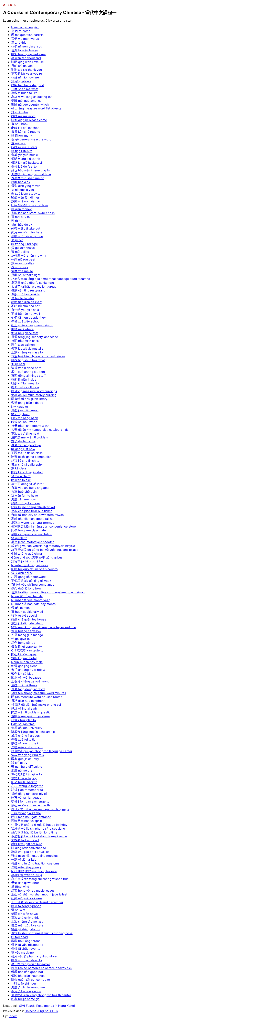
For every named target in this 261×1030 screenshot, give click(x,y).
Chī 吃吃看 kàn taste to (27, 650)
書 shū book (19, 124)
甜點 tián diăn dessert (26, 302)
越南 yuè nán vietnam (26, 201)
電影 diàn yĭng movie (25, 186)
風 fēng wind (20, 887)
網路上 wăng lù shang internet (32, 522)
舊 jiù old (17, 240)
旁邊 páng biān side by (27, 403)
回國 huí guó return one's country (34, 569)
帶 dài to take (20, 608)
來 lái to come (20, 31)
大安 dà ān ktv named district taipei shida (40, 430)
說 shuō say (19, 267)
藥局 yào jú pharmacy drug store (34, 956)
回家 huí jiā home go (25, 999)
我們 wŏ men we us (25, 39)
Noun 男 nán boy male (27, 662)
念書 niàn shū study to (27, 747)
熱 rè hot (17, 221)
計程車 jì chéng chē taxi (27, 561)
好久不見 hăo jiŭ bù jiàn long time (34, 832)
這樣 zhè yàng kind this (27, 755)
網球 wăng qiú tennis (26, 159)
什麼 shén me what (24, 89)
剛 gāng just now (23, 449)
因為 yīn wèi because (26, 677)
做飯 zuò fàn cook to (25, 294)
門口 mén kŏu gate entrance (31, 817)
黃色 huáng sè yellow (26, 631)
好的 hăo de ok (21, 224)
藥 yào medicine (22, 952)
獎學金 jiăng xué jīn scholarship (33, 732)
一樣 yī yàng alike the (26, 813)
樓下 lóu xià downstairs (27, 348)
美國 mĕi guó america (26, 101)
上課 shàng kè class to (27, 352)
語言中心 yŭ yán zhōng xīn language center (41, 751)
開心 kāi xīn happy (23, 654)
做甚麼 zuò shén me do (27, 178)
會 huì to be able (22, 298)
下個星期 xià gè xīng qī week (31, 581)
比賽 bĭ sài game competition (31, 457)
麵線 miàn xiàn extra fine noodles (34, 856)
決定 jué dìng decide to (27, 623)
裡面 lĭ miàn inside (23, 379)
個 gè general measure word (31, 139)
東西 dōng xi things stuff (28, 376)
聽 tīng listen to (21, 151)
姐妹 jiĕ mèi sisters (24, 147)
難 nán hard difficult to (26, 766)
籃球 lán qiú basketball (26, 162)
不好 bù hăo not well (25, 314)
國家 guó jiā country (25, 759)
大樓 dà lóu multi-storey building (33, 395)
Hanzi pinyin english (25, 27)
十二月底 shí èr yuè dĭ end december (37, 902)
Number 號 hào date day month (33, 604)
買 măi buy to (20, 217)
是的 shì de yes (22, 66)
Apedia (9, 5)
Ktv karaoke (19, 406)
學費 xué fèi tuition (24, 739)
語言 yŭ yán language (26, 797)
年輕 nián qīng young (26, 867)
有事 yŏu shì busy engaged (30, 488)
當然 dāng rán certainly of (29, 794)
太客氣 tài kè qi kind (25, 840)
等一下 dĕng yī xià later (27, 484)
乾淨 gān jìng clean (24, 666)
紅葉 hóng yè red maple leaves (33, 890)
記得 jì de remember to (27, 790)
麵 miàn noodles (22, 263)
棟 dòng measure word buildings (34, 391)
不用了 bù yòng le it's (26, 991)
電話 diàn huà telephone (28, 701)
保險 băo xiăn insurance (28, 976)
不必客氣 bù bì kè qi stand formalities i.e (39, 836)
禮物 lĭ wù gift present (26, 844)
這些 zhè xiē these (24, 685)
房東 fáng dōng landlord (28, 689)
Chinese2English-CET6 (41, 1011)
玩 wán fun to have (24, 495)
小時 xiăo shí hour (23, 983)
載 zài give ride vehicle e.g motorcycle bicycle (43, 546)
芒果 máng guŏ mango (27, 635)
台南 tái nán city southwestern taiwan (37, 515)
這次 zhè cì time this (25, 918)
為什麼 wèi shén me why (28, 255)
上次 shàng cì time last (27, 921)
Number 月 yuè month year (30, 600)
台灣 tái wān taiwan (24, 50)
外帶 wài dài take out (25, 228)
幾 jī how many (21, 135)
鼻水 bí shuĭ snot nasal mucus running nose (42, 933)
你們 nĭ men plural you (26, 46)
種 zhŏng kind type (24, 244)
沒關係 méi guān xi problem (30, 716)
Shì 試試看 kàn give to (26, 774)
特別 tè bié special (24, 615)
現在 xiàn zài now (23, 345)
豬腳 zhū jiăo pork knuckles (30, 852)
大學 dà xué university (26, 728)
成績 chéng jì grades (25, 735)
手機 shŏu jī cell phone (27, 236)
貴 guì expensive (23, 248)
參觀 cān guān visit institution (31, 534)
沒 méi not (18, 143)
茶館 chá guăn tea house (28, 619)
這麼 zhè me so (22, 271)
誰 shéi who (19, 112)
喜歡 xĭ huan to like (24, 93)
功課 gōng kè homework (28, 577)
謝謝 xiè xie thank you (26, 70)
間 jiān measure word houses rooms (36, 697)
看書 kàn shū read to (25, 132)
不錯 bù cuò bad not (25, 306)
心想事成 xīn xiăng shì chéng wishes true (40, 879)
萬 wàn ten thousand (26, 58)
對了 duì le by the (23, 441)
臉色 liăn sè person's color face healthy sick (41, 968)
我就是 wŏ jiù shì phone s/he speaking (38, 828)
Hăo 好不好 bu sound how (29, 205)
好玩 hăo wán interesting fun (31, 170)
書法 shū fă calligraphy (27, 464)
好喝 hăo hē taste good (27, 85)
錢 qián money (21, 209)
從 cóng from (20, 414)
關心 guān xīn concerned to (30, 979)
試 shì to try (19, 763)
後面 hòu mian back (25, 341)
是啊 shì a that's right (25, 275)
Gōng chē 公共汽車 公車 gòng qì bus (37, 557)
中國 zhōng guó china (26, 553)
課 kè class (19, 468)
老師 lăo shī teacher (25, 128)
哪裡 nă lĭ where (22, 329)
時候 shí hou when (24, 422)
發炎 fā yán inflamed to (27, 945)
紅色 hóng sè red (23, 643)
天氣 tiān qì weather (25, 883)
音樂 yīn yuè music (24, 155)
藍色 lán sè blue (22, 674)
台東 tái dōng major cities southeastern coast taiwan (48, 592)
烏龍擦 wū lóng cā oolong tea (31, 97)
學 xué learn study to (26, 193)
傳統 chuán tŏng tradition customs (35, 863)
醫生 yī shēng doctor (25, 929)
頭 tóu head (19, 937)
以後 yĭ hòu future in (25, 743)
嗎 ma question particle (27, 35)
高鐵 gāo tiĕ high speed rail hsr (32, 519)
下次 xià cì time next (25, 433)
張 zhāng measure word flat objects (36, 108)
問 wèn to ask (21, 480)
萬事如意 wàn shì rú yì (26, 875)
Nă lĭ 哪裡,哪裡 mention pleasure (34, 871)
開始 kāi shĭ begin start (27, 472)
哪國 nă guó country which (30, 104)
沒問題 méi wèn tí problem (29, 437)
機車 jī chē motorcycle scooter (32, 542)
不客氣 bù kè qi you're (26, 73)
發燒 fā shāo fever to (25, 949)
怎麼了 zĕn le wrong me (28, 987)
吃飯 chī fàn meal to (25, 383)
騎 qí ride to (19, 538)
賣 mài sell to (20, 252)
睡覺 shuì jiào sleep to (26, 960)
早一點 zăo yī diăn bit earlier (30, 964)
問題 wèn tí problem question (31, 712)
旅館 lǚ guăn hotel (23, 658)
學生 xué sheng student (28, 372)
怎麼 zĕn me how (23, 499)
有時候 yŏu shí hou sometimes (32, 584)
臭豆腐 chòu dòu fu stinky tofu (32, 283)
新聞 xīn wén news (24, 914)
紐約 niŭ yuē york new (26, 898)
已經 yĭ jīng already (24, 708)
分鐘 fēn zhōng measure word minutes (38, 693)
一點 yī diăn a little (23, 859)
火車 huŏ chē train (24, 491)
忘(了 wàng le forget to (27, 786)
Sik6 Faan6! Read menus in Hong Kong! (47, 1006)
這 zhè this (18, 42)
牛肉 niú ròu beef (23, 259)
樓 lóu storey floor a (25, 387)
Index (13, 1016)
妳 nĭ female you (22, 190)
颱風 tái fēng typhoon (26, 906)
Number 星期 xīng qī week (29, 565)
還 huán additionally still (27, 612)
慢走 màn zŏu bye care (27, 925)
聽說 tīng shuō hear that (28, 360)
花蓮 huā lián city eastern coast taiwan (38, 356)
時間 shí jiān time (23, 724)
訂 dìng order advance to (28, 848)
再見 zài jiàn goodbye (26, 445)
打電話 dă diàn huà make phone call (36, 705)
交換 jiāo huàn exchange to (30, 801)
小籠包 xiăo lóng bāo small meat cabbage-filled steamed (50, 279)
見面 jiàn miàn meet (25, 410)
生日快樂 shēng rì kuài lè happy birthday (39, 825)
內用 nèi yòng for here (26, 232)
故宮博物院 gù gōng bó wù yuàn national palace (44, 550)
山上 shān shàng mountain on (32, 325)
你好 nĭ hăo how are (25, 77)
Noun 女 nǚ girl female (27, 596)
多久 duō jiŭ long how (26, 588)
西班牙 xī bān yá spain (26, 821)
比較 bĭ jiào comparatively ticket (33, 507)
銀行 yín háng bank (24, 418)
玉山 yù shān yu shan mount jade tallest (39, 894)
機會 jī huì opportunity (26, 646)
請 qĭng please (21, 81)
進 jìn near (18, 364)
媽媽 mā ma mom (23, 116)
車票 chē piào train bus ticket (31, 511)
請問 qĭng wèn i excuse (27, 62)
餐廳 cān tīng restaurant (28, 290)
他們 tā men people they (28, 317)
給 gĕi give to (20, 639)
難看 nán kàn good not (27, 972)
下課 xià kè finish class (27, 453)
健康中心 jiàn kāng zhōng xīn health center (41, 995)
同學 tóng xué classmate (28, 530)
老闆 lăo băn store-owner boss (33, 213)
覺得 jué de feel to (24, 166)
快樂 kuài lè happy (24, 778)
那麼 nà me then (22, 770)
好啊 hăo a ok (20, 182)
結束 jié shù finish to (25, 461)
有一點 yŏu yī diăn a (25, 310)
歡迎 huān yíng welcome (28, 54)
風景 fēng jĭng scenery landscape (34, 337)
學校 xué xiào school (25, 321)
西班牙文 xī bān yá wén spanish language (40, 809)
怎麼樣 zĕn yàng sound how (31, 174)
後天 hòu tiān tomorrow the (30, 426)
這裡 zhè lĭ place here (26, 368)
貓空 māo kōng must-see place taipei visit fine (43, 627)
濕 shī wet (18, 910)
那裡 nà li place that (24, 333)
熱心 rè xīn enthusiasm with (30, 805)
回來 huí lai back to (24, 782)
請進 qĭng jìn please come (29, 120)
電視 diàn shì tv (21, 573)
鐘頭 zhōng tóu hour (25, 503)
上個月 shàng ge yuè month (31, 681)
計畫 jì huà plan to (23, 720)
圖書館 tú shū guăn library (29, 399)
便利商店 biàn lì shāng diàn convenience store (43, 526)
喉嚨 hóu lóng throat (25, 941)
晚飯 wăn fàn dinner (25, 197)
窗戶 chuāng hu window (28, 670)
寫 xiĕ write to (21, 476)
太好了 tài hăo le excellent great (33, 286)
